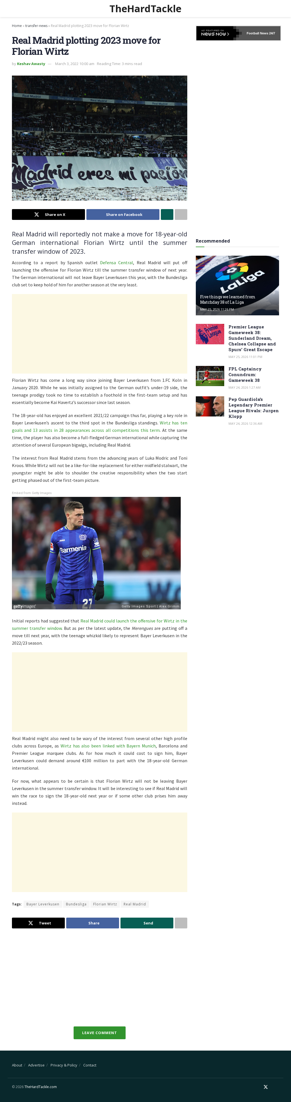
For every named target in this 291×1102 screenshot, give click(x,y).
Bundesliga (76, 904)
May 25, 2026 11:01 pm (245, 357)
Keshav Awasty (31, 63)
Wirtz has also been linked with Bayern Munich (108, 746)
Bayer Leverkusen (42, 904)
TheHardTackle (145, 8)
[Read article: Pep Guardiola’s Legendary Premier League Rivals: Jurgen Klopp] (210, 406)
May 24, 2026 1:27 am (244, 387)
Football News (257, 33)
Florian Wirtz (105, 904)
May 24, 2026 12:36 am (245, 423)
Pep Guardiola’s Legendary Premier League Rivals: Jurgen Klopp (253, 407)
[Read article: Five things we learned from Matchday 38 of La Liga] (237, 285)
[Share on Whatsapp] (167, 214)
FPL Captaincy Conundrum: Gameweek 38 (245, 374)
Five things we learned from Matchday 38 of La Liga (227, 299)
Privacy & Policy (64, 1065)
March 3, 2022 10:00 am (74, 63)
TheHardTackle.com (40, 1086)
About (17, 1065)
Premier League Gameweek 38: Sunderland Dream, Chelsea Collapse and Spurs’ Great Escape (252, 338)
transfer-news (36, 25)
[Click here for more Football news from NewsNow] (219, 33)
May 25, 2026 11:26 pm (217, 309)
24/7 (271, 33)
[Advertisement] (99, 334)
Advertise (36, 1065)
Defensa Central (116, 262)
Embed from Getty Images (32, 493)
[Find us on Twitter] (265, 1087)
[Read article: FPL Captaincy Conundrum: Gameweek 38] (210, 376)
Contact (89, 1065)
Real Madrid (135, 904)
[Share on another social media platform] (181, 214)
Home (17, 25)
